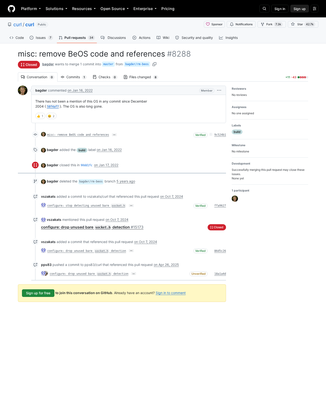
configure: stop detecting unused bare (86, 205)
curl (17, 24)
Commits (78, 77)
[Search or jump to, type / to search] (264, 8)
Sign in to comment (171, 293)
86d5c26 (220, 251)
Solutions (54, 8)
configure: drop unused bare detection (92, 227)
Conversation (42, 77)
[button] (219, 90)
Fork (273, 24)
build (82, 150)
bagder (48, 64)
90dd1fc (86, 165)
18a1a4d (220, 273)
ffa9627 (220, 205)
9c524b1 (220, 134)
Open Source (112, 8)
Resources (82, 8)
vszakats (48, 196)
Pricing (167, 8)
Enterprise (143, 8)
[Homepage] (11, 8)
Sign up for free (38, 293)
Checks (110, 77)
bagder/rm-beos (137, 64)
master (108, 64)
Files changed (145, 77)
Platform (29, 8)
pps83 (46, 265)
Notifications (244, 24)
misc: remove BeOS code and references (78, 134)
